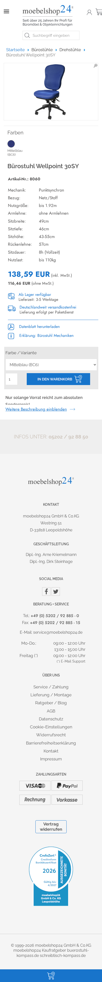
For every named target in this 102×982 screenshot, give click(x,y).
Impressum (51, 758)
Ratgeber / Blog (51, 702)
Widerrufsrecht (51, 734)
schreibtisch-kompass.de (63, 955)
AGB (51, 710)
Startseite (17, 49)
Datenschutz (51, 718)
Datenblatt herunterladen (39, 326)
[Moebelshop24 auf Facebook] (46, 591)
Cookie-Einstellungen (51, 726)
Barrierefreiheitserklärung (51, 743)
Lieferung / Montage (51, 694)
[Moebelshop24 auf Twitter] (55, 591)
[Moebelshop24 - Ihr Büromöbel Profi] (49, 15)
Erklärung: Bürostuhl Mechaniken (46, 335)
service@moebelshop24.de (57, 632)
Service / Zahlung (51, 686)
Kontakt (51, 750)
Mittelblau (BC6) (15, 153)
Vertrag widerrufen (51, 827)
